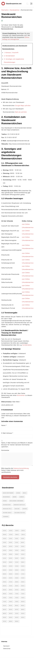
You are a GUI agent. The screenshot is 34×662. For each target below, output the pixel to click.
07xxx (10, 534)
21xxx (16, 546)
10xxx (4, 538)
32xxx (10, 558)
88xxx (22, 609)
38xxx (22, 562)
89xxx (4, 613)
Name (4, 425)
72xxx (22, 593)
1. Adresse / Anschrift (11, 52)
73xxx (4, 597)
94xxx (10, 617)
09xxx (23, 534)
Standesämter (14, 10)
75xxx (16, 597)
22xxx (22, 546)
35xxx (4, 562)
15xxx (4, 542)
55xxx (22, 577)
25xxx (16, 550)
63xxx (16, 585)
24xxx (10, 550)
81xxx (4, 605)
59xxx (22, 581)
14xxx (22, 538)
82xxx (10, 605)
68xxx (22, 589)
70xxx (10, 593)
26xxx (22, 550)
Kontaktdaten (27, 345)
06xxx (4, 534)
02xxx (10, 530)
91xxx (16, 613)
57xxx (10, 581)
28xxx (10, 554)
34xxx (22, 558)
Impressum (6, 646)
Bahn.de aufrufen (21, 112)
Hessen (5, 500)
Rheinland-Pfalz (7, 508)
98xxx (10, 621)
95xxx (16, 617)
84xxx (22, 605)
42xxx (22, 566)
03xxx (16, 530)
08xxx (17, 534)
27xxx (4, 554)
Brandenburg (6, 496)
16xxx (10, 542)
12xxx (10, 538)
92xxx (22, 613)
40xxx (10, 566)
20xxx (10, 546)
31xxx (4, 558)
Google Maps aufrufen (22, 105)
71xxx (16, 593)
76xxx (22, 597)
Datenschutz (6, 648)
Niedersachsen (7, 504)
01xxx (4, 530)
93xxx (4, 617)
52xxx (4, 577)
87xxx (16, 609)
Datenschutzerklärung (21, 468)
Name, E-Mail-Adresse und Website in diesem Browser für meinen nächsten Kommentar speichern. (17, 445)
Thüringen (5, 516)
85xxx (4, 609)
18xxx (22, 542)
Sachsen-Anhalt (7, 512)
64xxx (22, 585)
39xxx (4, 566)
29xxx (16, 554)
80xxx (22, 601)
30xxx (22, 554)
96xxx (22, 617)
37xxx (16, 562)
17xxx (16, 542)
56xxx (4, 581)
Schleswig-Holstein (20, 512)
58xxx (16, 581)
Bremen (14, 496)
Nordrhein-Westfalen (19, 504)
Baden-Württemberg (8, 492)
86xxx (10, 609)
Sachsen (25, 508)
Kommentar (21, 395)
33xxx (16, 558)
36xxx (10, 562)
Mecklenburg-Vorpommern (16, 500)
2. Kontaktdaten (9, 56)
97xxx (4, 621)
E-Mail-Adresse (7, 433)
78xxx (10, 601)
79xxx (16, 601)
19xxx (4, 546)
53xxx (10, 577)
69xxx (4, 593)
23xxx (4, 550)
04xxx (23, 530)
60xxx (4, 585)
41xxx (16, 566)
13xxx (16, 538)
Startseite (4, 10)
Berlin (24, 492)
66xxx (10, 589)
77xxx (4, 601)
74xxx (10, 597)
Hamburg (21, 496)
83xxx (16, 605)
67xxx (16, 589)
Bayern (18, 492)
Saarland (17, 508)
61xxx (10, 585)
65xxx (4, 589)
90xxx (10, 613)
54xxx (16, 577)
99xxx (16, 621)
